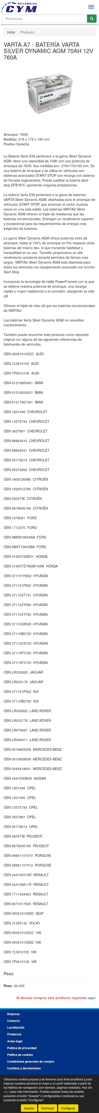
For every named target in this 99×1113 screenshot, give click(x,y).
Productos (14, 1034)
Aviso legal (14, 1041)
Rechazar (47, 1108)
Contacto (13, 1020)
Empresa (13, 1014)
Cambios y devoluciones (24, 1068)
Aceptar (29, 1108)
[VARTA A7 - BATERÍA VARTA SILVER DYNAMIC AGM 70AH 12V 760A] (49, 93)
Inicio (11, 32)
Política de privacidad (22, 1048)
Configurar (68, 1108)
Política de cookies (20, 1054)
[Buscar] (92, 18)
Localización (15, 1027)
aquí (91, 997)
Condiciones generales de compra (30, 1061)
